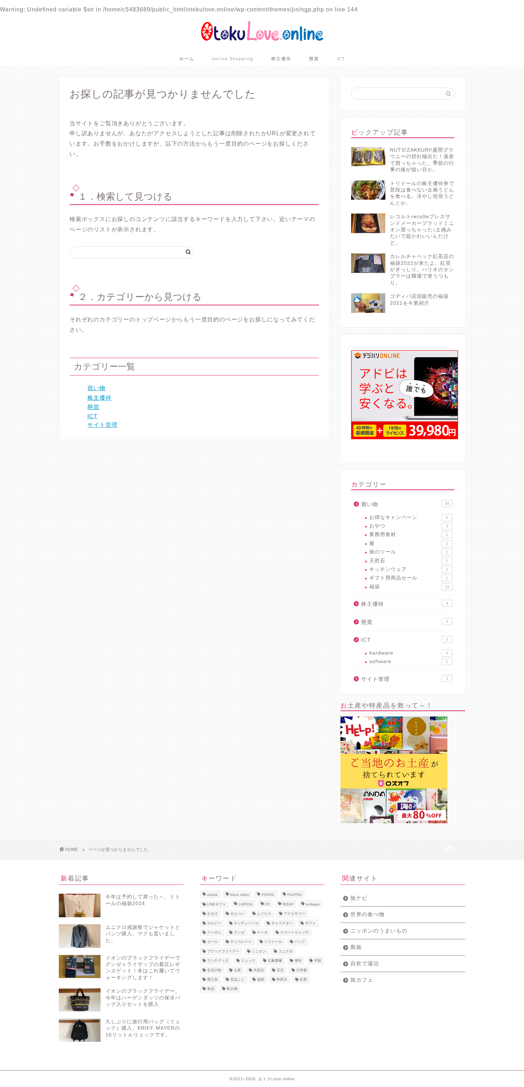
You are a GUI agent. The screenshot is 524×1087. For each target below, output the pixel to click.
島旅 (356, 947)
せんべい (237, 914)
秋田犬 (282, 979)
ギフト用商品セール (408, 578)
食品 (210, 989)
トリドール (273, 942)
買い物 (96, 388)
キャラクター (282, 923)
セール (212, 942)
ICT (341, 58)
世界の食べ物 (367, 914)
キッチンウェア (408, 569)
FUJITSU (294, 895)
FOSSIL (268, 895)
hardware (408, 653)
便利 (298, 961)
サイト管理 (102, 425)
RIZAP (288, 904)
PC (267, 904)
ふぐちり (264, 914)
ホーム (186, 58)
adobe (212, 895)
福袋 (409, 586)
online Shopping (232, 58)
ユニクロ (285, 951)
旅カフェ (361, 980)
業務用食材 (408, 534)
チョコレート (241, 942)
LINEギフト (216, 904)
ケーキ (262, 932)
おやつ (408, 526)
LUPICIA (245, 904)
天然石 (408, 560)
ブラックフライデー (223, 951)
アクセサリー (294, 914)
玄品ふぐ (237, 979)
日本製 (301, 970)
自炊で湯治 (364, 963)
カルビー (214, 923)
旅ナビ (359, 898)
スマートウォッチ (294, 932)
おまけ (212, 914)
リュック (248, 961)
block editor (239, 895)
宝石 (280, 970)
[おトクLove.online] (262, 41)
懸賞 (314, 58)
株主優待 (281, 58)
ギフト (310, 923)
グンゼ (239, 932)
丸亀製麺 (275, 961)
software (408, 661)
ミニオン (259, 951)
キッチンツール (246, 923)
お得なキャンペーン (408, 517)
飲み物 (232, 989)
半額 (317, 961)
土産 (237, 970)
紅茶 (303, 979)
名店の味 (214, 970)
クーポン (214, 932)
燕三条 (212, 979)
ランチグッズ (217, 961)
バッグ (299, 942)
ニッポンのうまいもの (378, 931)
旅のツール (408, 552)
